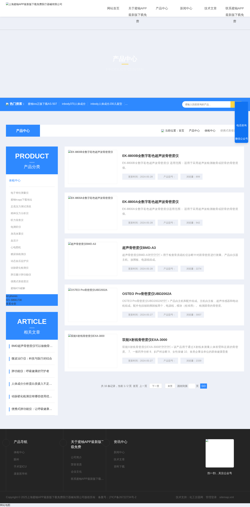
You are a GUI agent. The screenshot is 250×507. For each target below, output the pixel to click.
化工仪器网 (196, 497)
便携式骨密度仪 (20, 281)
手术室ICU (20, 466)
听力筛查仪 (17, 220)
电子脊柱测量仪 (20, 192)
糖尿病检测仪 (18, 254)
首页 (181, 130)
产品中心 (162, 8)
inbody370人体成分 (74, 103)
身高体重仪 (17, 233)
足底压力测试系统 (21, 206)
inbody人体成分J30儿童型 (106, 103)
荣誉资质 (76, 464)
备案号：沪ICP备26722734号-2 (117, 497)
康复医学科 (20, 473)
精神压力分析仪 (20, 213)
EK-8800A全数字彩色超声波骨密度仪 (150, 202)
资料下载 (119, 466)
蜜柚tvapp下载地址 (21, 199)
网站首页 (113, 8)
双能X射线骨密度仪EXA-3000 (144, 340)
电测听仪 (16, 226)
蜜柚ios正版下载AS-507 (42, 103)
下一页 (155, 386)
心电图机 (16, 247)
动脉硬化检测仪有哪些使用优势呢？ (33, 396)
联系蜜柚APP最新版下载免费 (235, 15)
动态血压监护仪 (20, 260)
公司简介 (76, 457)
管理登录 (211, 497)
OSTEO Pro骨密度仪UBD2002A (146, 294)
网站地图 (5, 505)
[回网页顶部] (241, 112)
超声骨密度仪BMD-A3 (139, 248)
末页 (170, 386)
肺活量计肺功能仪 (21, 274)
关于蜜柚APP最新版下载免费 (137, 15)
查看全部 (11, 303)
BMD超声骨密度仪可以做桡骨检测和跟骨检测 (33, 346)
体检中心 (210, 130)
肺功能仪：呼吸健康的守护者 (30, 371)
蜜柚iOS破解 (18, 288)
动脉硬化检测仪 (20, 267)
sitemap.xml (226, 497)
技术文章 (210, 8)
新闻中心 (186, 8)
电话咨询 (241, 125)
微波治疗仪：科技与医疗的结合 (32, 358)
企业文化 (76, 471)
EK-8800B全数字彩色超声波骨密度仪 (150, 156)
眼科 (16, 459)
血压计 (14, 240)
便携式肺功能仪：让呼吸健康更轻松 (33, 409)
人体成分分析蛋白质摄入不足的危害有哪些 (33, 383)
